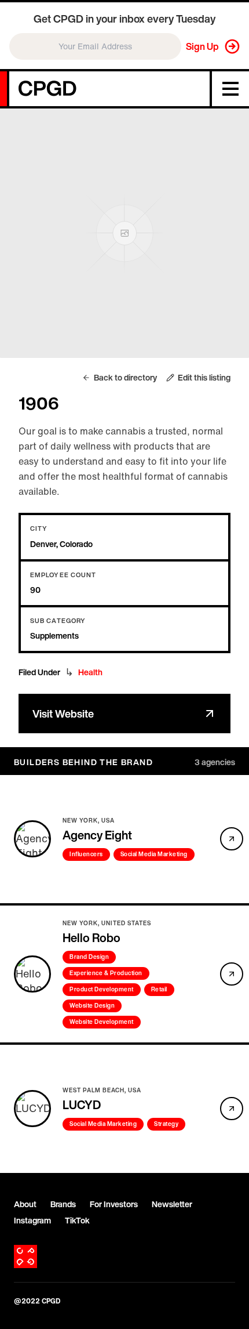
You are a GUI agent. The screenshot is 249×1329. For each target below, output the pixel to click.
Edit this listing (204, 377)
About (25, 1204)
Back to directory (125, 377)
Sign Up (202, 46)
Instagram (32, 1220)
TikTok (77, 1220)
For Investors (114, 1204)
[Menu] (229, 88)
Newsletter (172, 1204)
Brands (63, 1204)
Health (90, 672)
